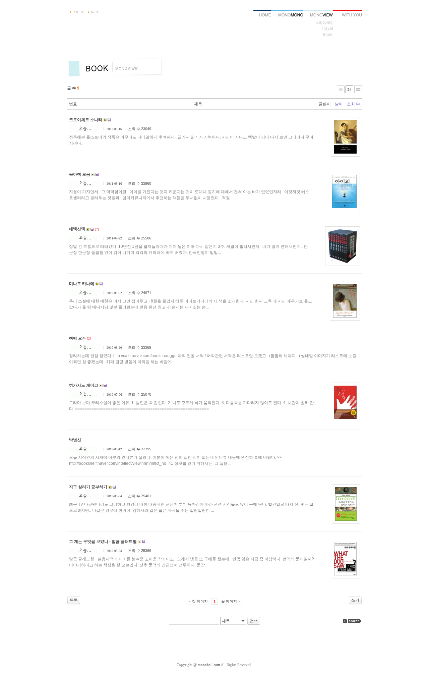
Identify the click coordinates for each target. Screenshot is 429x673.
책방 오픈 (77, 338)
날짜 (339, 104)
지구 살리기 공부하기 (88, 487)
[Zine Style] (349, 89)
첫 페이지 (200, 601)
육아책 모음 (79, 174)
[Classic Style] (341, 89)
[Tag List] (355, 621)
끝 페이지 (229, 601)
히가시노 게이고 (83, 385)
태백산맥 (77, 229)
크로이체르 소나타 (85, 119)
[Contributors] (345, 621)
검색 (254, 621)
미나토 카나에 (81, 283)
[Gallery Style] (358, 89)
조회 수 (353, 104)
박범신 (75, 440)
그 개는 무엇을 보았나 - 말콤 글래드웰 (103, 541)
